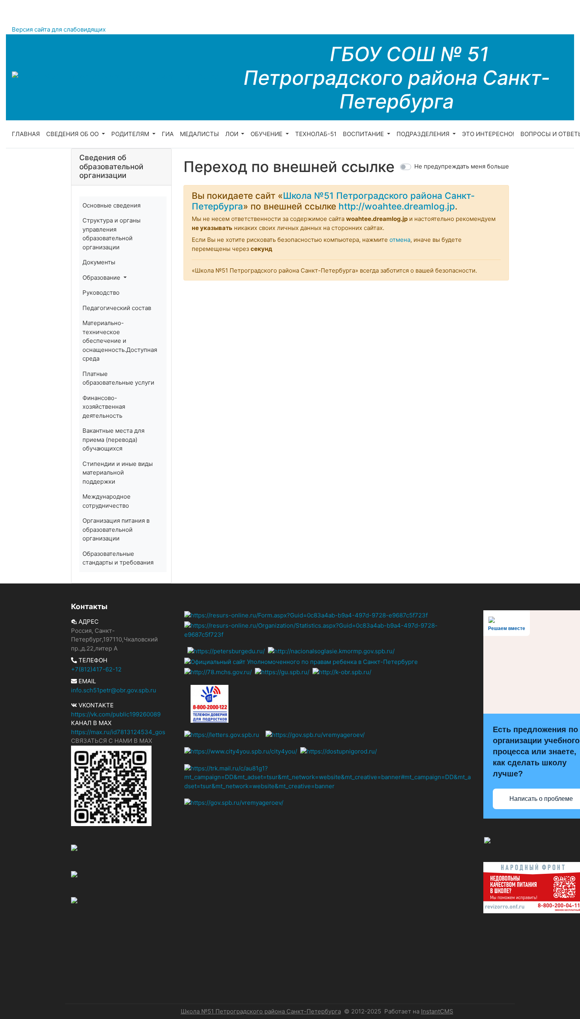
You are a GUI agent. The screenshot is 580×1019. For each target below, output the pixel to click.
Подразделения (424, 134)
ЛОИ (232, 134)
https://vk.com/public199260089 (116, 714)
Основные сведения (111, 205)
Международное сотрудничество (106, 501)
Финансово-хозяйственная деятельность (103, 406)
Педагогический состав (116, 308)
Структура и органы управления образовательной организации (111, 234)
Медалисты (199, 134)
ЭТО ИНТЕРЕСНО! (488, 134)
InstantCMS (437, 1011)
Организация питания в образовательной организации (116, 529)
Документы (98, 262)
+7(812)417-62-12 (96, 669)
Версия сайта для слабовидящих (59, 29)
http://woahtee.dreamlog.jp (397, 206)
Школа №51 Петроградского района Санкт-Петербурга (261, 1011)
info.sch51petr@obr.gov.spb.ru (113, 690)
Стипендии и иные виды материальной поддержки (117, 472)
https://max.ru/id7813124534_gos (118, 732)
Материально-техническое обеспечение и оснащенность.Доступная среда (119, 340)
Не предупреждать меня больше (461, 166)
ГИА (168, 134)
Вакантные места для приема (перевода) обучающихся (113, 439)
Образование (102, 277)
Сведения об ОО (73, 134)
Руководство (101, 292)
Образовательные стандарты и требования (117, 558)
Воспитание (364, 134)
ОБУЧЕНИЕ (267, 134)
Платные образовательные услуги (118, 378)
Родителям (131, 134)
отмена (399, 239)
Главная (26, 134)
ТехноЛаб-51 (316, 134)
